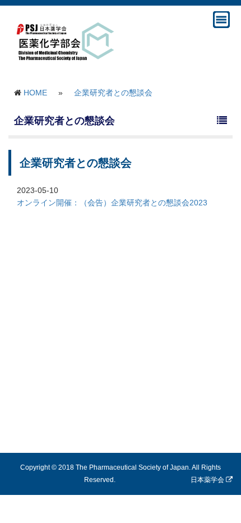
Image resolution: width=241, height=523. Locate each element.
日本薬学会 (208, 480)
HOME (35, 92)
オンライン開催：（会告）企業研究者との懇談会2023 (112, 202)
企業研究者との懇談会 (113, 92)
